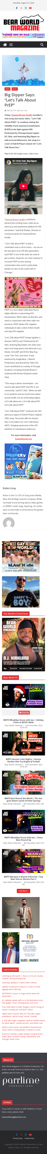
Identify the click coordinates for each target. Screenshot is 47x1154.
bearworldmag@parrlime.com (14, 1117)
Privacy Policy (18, 1138)
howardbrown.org (23, 439)
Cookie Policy (29, 1138)
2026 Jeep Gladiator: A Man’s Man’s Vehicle (19, 982)
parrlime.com (7, 1073)
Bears (7, 89)
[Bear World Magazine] (5, 45)
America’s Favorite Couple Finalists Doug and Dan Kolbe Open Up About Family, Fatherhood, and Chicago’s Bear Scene (22, 1036)
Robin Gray (23, 110)
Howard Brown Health (21, 115)
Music (15, 89)
